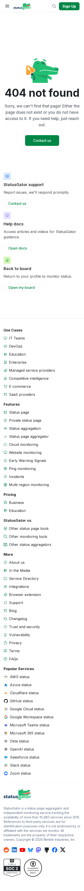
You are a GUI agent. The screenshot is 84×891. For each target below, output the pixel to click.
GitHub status (21, 701)
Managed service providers (32, 370)
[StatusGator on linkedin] (14, 850)
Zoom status (20, 773)
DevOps (15, 346)
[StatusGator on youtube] (22, 850)
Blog (13, 610)
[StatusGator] (42, 794)
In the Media (19, 570)
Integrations (19, 586)
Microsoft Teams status (30, 725)
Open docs (17, 248)
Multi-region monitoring (29, 484)
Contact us (42, 140)
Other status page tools (29, 528)
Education (17, 354)
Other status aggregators (30, 544)
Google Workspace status (32, 717)
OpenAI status (22, 749)
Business (16, 502)
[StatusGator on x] (62, 850)
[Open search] (54, 6)
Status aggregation (25, 428)
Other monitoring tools (28, 536)
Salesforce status (24, 757)
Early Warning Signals (27, 460)
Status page (19, 412)
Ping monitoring (22, 468)
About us (17, 562)
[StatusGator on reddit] (6, 850)
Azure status (21, 685)
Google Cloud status (27, 709)
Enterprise (17, 362)
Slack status (20, 765)
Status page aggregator (29, 436)
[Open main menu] (7, 6)
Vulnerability (19, 635)
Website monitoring (25, 452)
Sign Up (69, 6)
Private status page (25, 420)
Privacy (15, 643)
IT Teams (17, 338)
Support (16, 602)
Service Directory (24, 578)
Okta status (19, 741)
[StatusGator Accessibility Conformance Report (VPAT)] (33, 868)
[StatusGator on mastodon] (38, 850)
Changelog (18, 618)
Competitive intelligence (29, 378)
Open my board (21, 287)
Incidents (16, 476)
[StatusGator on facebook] (54, 850)
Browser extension (25, 594)
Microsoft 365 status (27, 733)
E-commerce (20, 386)
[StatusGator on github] (46, 850)
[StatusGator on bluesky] (30, 850)
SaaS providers (22, 394)
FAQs (13, 659)
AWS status (20, 677)
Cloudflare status (24, 693)
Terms (14, 651)
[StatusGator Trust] (12, 868)
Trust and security (24, 627)
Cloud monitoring (23, 444)
